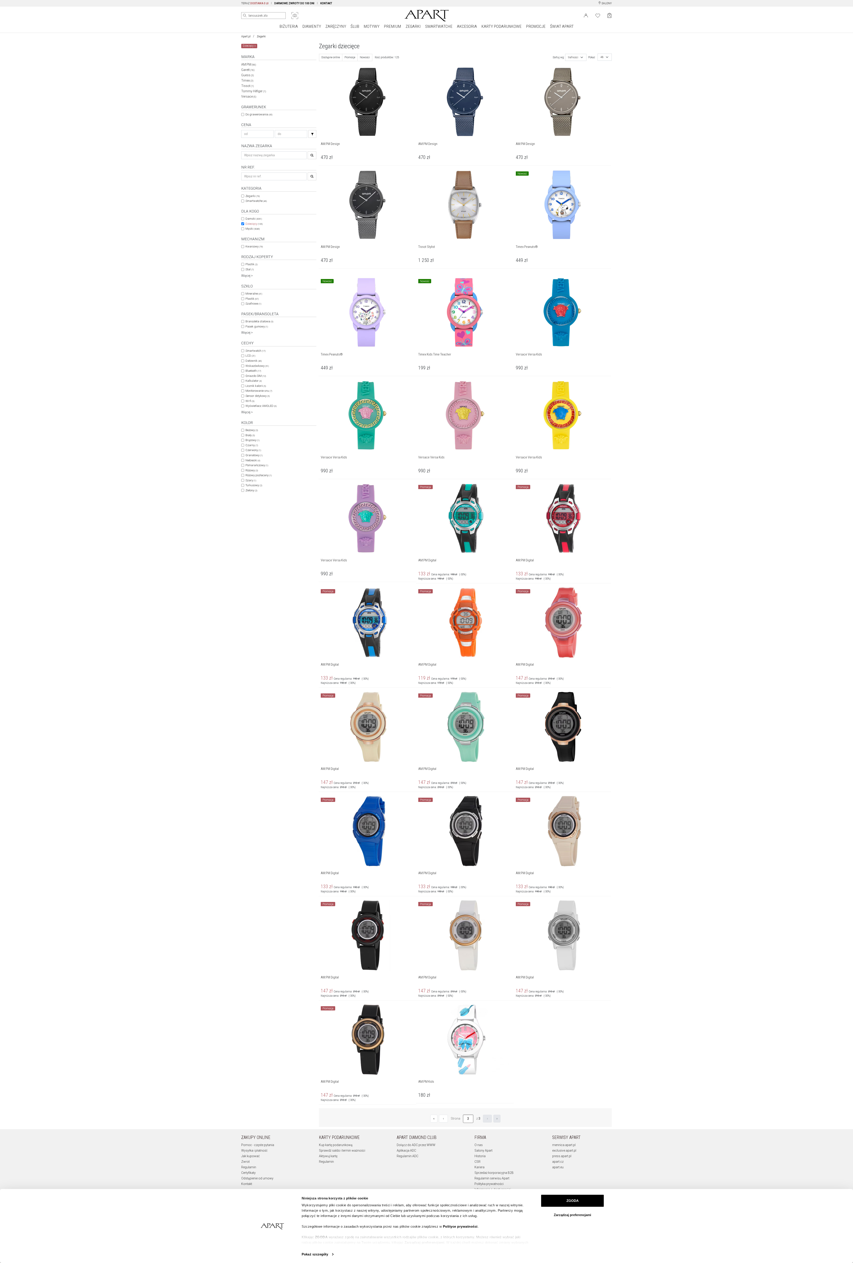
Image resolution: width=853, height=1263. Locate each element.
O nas (478, 1145)
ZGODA (572, 1201)
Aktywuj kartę (328, 1156)
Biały (250, 435)
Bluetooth (253, 370)
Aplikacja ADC (406, 1150)
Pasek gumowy (256, 326)
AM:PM (248, 64)
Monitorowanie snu (258, 390)
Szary (250, 480)
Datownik (253, 360)
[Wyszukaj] (245, 15)
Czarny (251, 445)
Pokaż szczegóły (315, 1254)
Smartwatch (255, 350)
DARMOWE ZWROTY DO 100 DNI (294, 3)
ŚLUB (355, 26)
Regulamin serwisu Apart (491, 1178)
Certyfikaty (248, 1173)
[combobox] (575, 57)
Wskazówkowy (257, 365)
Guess (247, 75)
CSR (477, 1161)
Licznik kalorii (255, 386)
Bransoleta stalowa (259, 321)
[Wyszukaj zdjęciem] (294, 15)
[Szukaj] (312, 134)
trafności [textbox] (573, 57)
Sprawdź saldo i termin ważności (342, 1150)
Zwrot (245, 1161)
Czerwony (253, 450)
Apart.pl (246, 36)
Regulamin (248, 1167)
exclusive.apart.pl (564, 1150)
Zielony (251, 490)
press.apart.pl (561, 1156)
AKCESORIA (467, 26)
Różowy (251, 470)
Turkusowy (253, 485)
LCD (250, 355)
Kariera (479, 1167)
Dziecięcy (254, 223)
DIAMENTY (311, 26)
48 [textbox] (602, 57)
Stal (249, 269)
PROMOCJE (536, 26)
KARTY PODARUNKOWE (501, 26)
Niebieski (252, 460)
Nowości (365, 57)
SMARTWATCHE (438, 26)
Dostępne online (330, 57)
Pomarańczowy (256, 465)
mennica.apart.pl (564, 1145)
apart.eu (558, 1167)
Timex (247, 80)
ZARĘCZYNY (335, 26)
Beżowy (251, 430)
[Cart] (609, 15)
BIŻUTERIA (288, 26)
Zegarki (261, 36)
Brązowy (252, 440)
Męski (252, 228)
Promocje (350, 57)
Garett (248, 70)
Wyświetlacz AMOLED (261, 406)
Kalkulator (253, 380)
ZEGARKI (413, 26)
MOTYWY (371, 26)
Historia (480, 1156)
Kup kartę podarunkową (336, 1145)
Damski (253, 218)
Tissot (247, 86)
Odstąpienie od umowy (257, 1178)
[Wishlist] (597, 15)
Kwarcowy (254, 246)
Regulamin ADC (407, 1156)
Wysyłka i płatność (254, 1150)
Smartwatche (256, 201)
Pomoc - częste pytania (257, 1145)
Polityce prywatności (460, 1226)
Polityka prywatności (489, 1184)
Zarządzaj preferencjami (572, 1215)
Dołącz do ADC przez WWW (416, 1145)
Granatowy (254, 455)
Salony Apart (483, 1150)
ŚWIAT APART (562, 26)
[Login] (586, 15)
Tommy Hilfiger (253, 91)
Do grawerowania (258, 114)
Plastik (251, 264)
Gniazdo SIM (255, 375)
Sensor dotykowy (257, 396)
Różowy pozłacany (258, 475)
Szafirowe (253, 303)
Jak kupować (250, 1156)
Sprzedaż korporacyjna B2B (494, 1173)
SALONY (606, 3)
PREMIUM (392, 26)
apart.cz (558, 1161)
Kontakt (246, 1184)
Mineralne (253, 293)
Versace (248, 96)
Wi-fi (249, 401)
